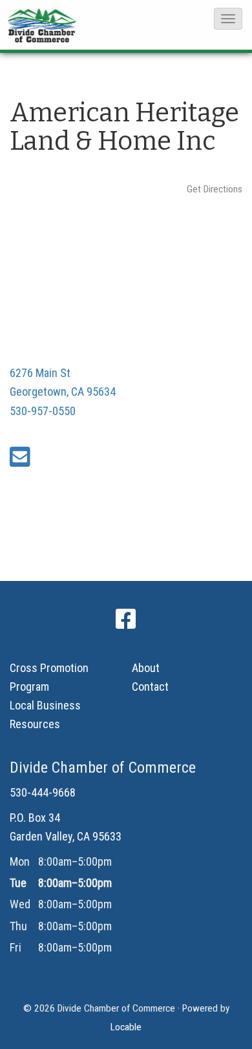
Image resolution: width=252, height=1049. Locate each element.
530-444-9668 (43, 792)
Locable (126, 1027)
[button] (228, 19)
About (146, 668)
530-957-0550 (43, 411)
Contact (150, 686)
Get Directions (214, 189)
